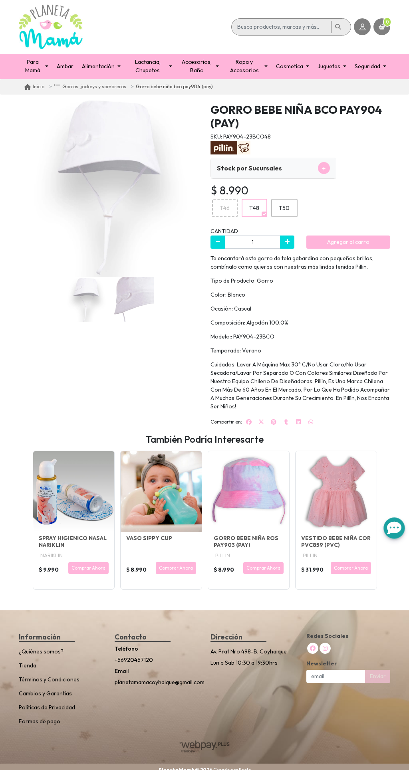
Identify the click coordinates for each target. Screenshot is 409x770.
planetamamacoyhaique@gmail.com (157, 682)
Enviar (378, 676)
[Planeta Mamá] (123, 27)
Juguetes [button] (329, 66)
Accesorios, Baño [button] (197, 66)
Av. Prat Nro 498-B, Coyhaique (248, 651)
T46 (225, 208)
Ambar (65, 66)
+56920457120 (134, 659)
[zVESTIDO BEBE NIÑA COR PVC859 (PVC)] (336, 491)
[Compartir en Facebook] (248, 422)
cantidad (224, 231)
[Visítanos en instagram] (325, 648)
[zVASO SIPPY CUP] (161, 491)
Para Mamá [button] (32, 66)
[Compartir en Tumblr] (286, 422)
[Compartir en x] (261, 422)
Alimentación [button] (98, 66)
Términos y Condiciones (49, 679)
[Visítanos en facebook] (312, 648)
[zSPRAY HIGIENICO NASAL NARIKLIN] (73, 491)
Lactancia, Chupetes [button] (148, 66)
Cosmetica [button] (289, 66)
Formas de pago (39, 721)
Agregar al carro (348, 241)
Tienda (27, 665)
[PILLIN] (230, 147)
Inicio (38, 86)
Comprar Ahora (88, 568)
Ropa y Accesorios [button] (244, 66)
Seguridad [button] (367, 66)
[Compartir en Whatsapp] (310, 422)
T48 (254, 208)
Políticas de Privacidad (47, 707)
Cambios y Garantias (45, 693)
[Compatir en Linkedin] (298, 422)
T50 (284, 208)
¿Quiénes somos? (41, 651)
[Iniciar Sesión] (362, 26)
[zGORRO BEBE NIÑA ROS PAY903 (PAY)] (248, 491)
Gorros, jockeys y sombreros (94, 86)
